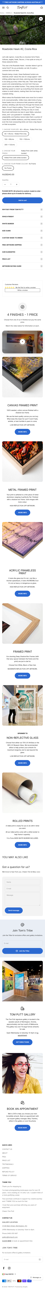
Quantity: (5, 180)
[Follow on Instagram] (9, 1268)
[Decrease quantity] (5, 184)
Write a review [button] (22, 290)
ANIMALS (9, 13)
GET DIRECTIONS (22, 1042)
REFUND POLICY (8, 1172)
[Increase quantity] (16, 184)
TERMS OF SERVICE (9, 1175)
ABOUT (4, 1153)
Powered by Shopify (21, 1287)
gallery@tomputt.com (10, 1237)
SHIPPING (5, 1168)
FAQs (4, 1157)
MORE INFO (22, 432)
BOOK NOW (22, 1128)
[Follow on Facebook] (3, 1268)
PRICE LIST (6, 1160)
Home (2, 13)
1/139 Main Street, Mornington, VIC (14, 1226)
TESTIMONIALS (7, 1164)
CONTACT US (7, 1149)
